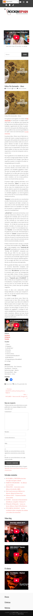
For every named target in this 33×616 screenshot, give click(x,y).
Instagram (7, 337)
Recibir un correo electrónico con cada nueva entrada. (15, 458)
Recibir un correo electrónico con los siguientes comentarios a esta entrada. (15, 452)
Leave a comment (22, 88)
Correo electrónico (10, 437)
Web (6, 443)
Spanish (9, 1)
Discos (7, 384)
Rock (11, 384)
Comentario (8, 411)
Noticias (7, 607)
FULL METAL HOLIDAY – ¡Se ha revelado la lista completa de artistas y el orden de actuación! (17, 510)
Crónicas (7, 602)
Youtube (7, 339)
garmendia (21, 384)
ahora (15, 384)
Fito (18, 384)
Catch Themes (21, 613)
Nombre (7, 432)
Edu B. (14, 88)
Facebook (7, 335)
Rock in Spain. (16, 612)
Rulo (26, 384)
